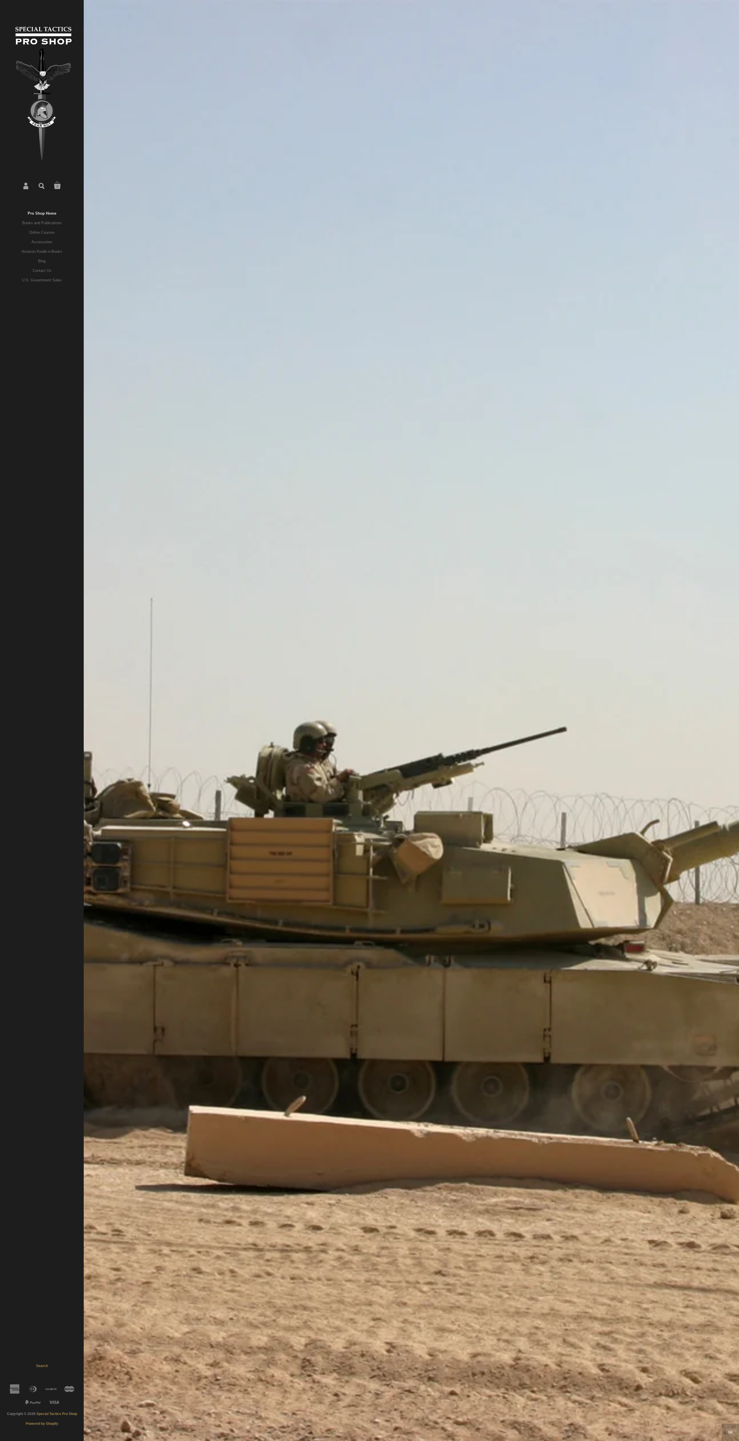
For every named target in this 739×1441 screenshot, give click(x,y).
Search (42, 185)
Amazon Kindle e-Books (42, 251)
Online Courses (42, 232)
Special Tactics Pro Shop (56, 1414)
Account (26, 185)
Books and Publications (42, 223)
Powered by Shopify (42, 1424)
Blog (42, 261)
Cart (57, 185)
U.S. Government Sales (42, 280)
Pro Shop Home (42, 213)
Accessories (41, 242)
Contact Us (42, 270)
